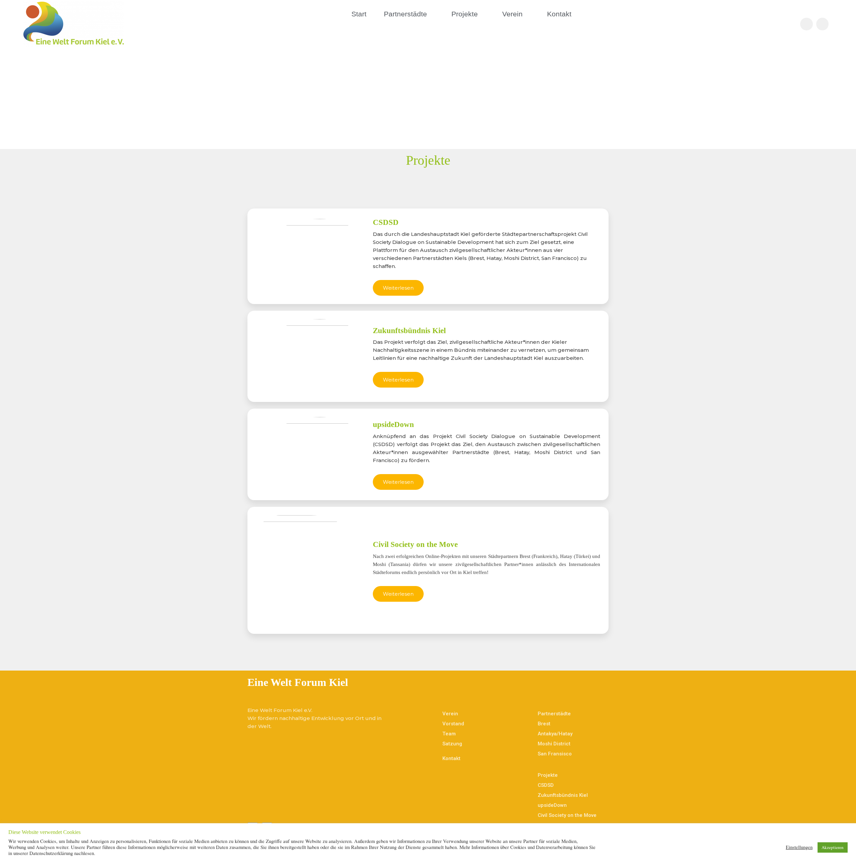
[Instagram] (822, 24)
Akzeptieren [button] (833, 847)
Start (358, 14)
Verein (512, 14)
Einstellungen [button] (799, 847)
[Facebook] (806, 24)
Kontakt (559, 14)
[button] (398, 288)
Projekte (464, 14)
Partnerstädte (405, 14)
